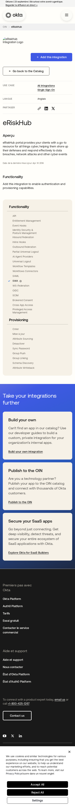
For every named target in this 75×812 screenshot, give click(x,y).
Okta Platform (12, 598)
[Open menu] (66, 15)
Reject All (37, 792)
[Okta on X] (12, 736)
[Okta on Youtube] (4, 736)
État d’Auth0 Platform (17, 681)
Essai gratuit (11, 620)
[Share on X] (53, 108)
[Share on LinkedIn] (46, 108)
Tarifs (6, 613)
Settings (37, 800)
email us (60, 699)
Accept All (37, 784)
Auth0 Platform (13, 606)
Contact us (17, 715)
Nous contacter (13, 667)
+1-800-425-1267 (18, 703)
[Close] (69, 752)
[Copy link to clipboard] (39, 108)
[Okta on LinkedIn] (20, 736)
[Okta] (14, 15)
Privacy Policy (30, 773)
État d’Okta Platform (16, 674)
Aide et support (13, 659)
